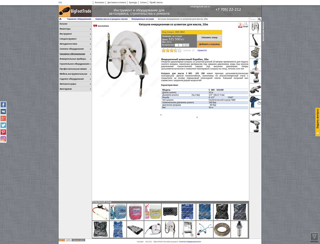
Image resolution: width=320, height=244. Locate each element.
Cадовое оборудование (72, 79)
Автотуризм (66, 89)
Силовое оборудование (72, 49)
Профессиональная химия (73, 69)
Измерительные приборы (73, 59)
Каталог (64, 24)
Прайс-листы (156, 2)
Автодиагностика (68, 44)
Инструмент (66, 34)
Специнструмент (68, 39)
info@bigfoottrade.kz (200, 7)
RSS (60, 2)
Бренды (133, 2)
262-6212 (228, 9)
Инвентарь (65, 29)
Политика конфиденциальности (190, 242)
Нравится (202, 50)
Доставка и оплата (117, 2)
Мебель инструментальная (73, 74)
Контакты (99, 2)
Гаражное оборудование (72, 54)
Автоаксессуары (68, 84)
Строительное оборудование (74, 64)
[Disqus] (170, 154)
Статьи (143, 2)
